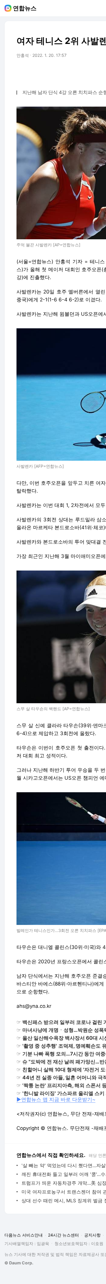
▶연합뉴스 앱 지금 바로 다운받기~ (55, 1099)
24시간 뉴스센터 (63, 1234)
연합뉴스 (25, 8)
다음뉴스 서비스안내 (23, 1234)
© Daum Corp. (18, 1262)
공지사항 (92, 1234)
